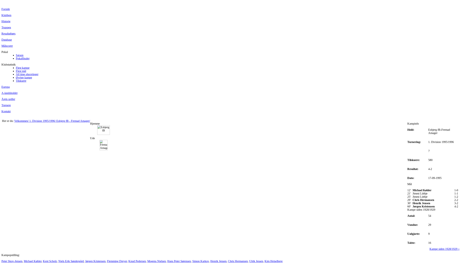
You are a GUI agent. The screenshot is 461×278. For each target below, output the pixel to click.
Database (6, 39)
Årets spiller (8, 99)
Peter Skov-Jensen (11, 261)
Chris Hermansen (238, 261)
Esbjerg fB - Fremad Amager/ (73, 120)
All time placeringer (27, 74)
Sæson (19, 55)
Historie (5, 21)
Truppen (6, 27)
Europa (5, 86)
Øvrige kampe (24, 77)
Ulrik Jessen (256, 261)
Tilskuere (21, 80)
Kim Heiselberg (274, 261)
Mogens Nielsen (156, 261)
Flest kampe (23, 67)
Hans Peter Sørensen (179, 261)
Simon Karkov (200, 261)
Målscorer (7, 45)
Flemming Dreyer (117, 261)
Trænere (6, 105)
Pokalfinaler (23, 58)
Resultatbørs (8, 33)
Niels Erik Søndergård (71, 261)
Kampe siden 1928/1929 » (444, 248)
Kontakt (6, 111)
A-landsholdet (9, 93)
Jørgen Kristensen (95, 261)
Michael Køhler (32, 261)
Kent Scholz (50, 261)
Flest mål (21, 71)
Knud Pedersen (137, 261)
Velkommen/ (21, 120)
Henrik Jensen (218, 261)
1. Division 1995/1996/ (42, 120)
